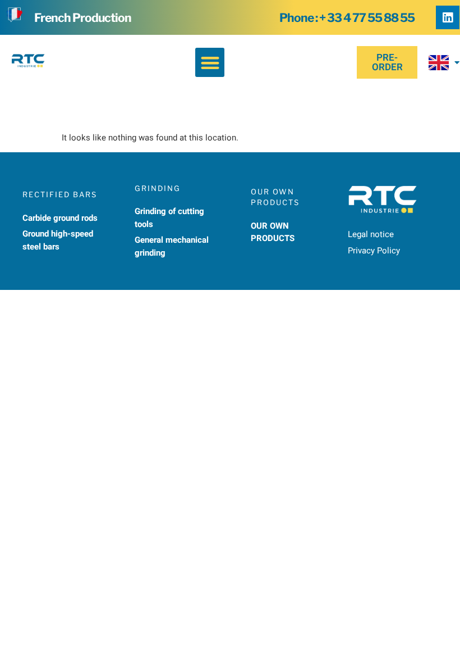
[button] (210, 63)
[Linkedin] (447, 17)
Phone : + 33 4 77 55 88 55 (347, 18)
